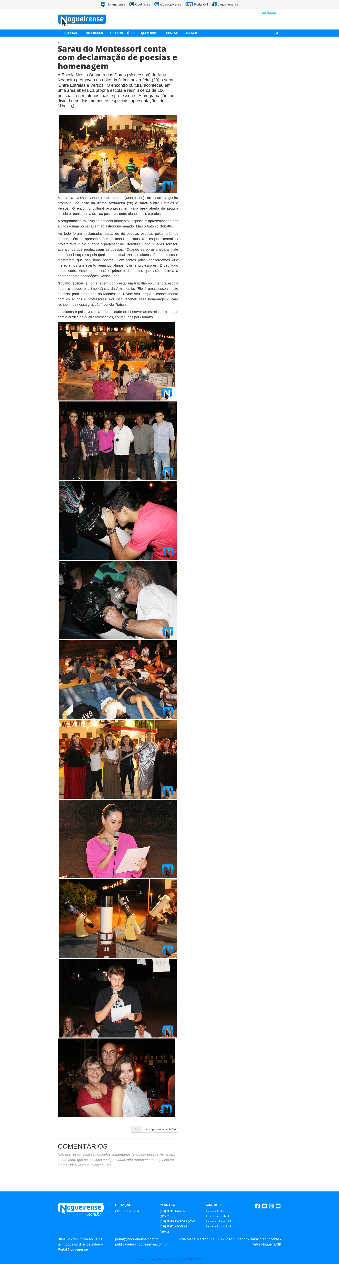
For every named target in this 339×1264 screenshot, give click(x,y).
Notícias (70, 33)
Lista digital (94, 33)
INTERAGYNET (193, 1259)
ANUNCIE (191, 33)
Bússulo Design (158, 1259)
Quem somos (150, 33)
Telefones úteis (122, 33)
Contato (173, 33)
